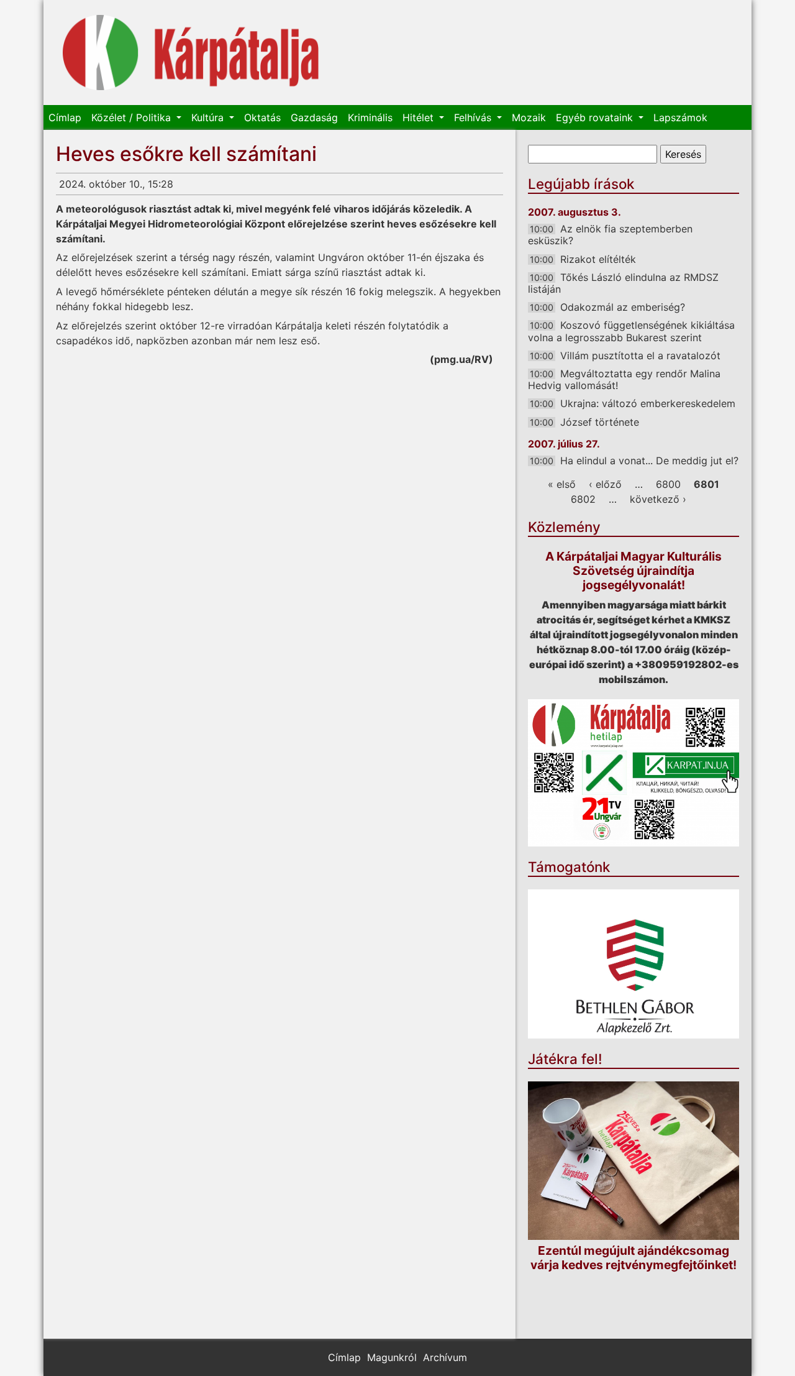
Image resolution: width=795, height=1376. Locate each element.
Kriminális (370, 117)
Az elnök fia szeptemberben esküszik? (610, 234)
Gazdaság (314, 117)
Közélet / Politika (132, 117)
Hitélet (419, 117)
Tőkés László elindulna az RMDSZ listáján (623, 283)
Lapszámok (680, 117)
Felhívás (474, 117)
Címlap (64, 117)
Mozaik (529, 117)
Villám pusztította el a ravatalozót (640, 355)
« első (562, 484)
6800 (668, 484)
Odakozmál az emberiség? (622, 307)
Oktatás (262, 117)
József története (599, 422)
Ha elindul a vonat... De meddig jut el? (649, 460)
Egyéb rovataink (596, 117)
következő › (658, 499)
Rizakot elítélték (598, 259)
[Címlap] (191, 52)
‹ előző (605, 484)
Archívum (445, 1357)
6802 (583, 499)
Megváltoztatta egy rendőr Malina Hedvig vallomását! (624, 379)
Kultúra (209, 117)
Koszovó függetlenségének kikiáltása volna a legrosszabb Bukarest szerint (631, 331)
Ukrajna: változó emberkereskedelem (647, 403)
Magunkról (392, 1357)
